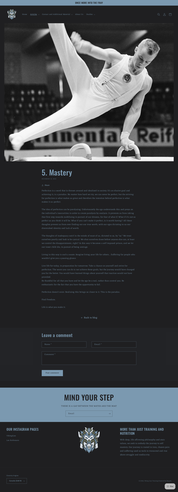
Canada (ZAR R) (15, 480)
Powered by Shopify (165, 481)
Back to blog (90, 318)
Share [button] (47, 185)
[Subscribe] (109, 414)
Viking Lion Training (151, 481)
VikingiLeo (11, 435)
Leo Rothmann (13, 440)
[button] (35, 14)
